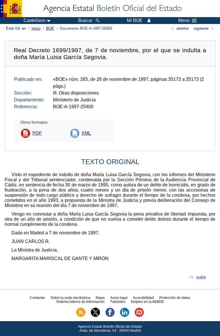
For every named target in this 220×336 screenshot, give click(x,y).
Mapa (100, 298)
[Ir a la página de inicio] (112, 8)
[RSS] (80, 316)
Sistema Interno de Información (80, 302)
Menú (184, 20)
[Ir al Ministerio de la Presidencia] (11, 8)
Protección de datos (174, 298)
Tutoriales (117, 302)
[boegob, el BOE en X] (95, 316)
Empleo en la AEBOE (147, 302)
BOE (50, 28)
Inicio (36, 28)
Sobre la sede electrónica (70, 298)
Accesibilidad (143, 298)
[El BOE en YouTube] (139, 316)
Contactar (37, 298)
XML (86, 133)
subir (201, 277)
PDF (37, 133)
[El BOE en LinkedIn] (124, 316)
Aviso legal (118, 298)
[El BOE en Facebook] (110, 316)
